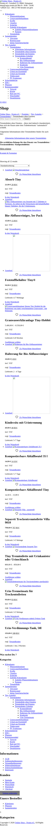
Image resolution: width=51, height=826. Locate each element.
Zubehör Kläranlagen (18, 27)
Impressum (9, 770)
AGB (7, 759)
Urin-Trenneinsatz (27, 67)
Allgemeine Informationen (25, 49)
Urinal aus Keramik (17, 74)
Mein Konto (9, 782)
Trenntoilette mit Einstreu (25, 54)
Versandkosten (15, 193)
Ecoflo (12, 21)
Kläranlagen (9, 14)
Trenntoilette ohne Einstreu (25, 52)
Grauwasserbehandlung (19, 18)
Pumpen (18, 32)
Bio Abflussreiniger (27, 60)
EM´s (7, 82)
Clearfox (13, 23)
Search (26, 119)
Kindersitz (24, 65)
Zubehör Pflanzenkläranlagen (26, 29)
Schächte (13, 25)
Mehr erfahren (5, 149)
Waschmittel (14, 96)
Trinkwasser (14, 76)
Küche (12, 91)
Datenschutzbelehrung (13, 768)
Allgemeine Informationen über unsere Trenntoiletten (25, 138)
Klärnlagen (9, 804)
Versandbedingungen (13, 763)
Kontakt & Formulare (8, 153)
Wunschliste (9, 785)
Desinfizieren (15, 98)
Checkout (9, 789)
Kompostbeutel (26, 58)
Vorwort (13, 89)
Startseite (8, 780)
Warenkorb (9, 787)
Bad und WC (15, 94)
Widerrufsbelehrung (12, 765)
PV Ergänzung (16, 78)
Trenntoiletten (15, 47)
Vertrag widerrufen (9, 793)
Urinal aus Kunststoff (18, 71)
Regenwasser (15, 41)
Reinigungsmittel (11, 87)
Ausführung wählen (13, 342)
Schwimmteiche (11, 80)
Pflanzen (8, 85)
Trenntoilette (15, 34)
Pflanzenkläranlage (17, 16)
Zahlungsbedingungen (13, 761)
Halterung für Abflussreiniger (31, 63)
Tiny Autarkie (10, 45)
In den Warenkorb (12, 197)
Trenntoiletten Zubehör (24, 56)
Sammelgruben (11, 36)
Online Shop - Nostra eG (24, 823)
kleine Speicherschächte (19, 43)
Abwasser (14, 38)
